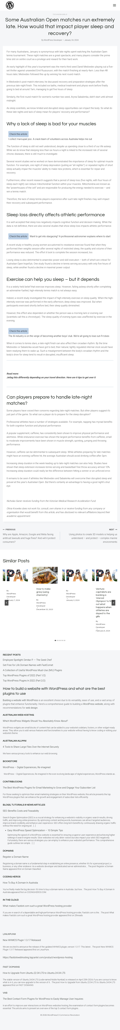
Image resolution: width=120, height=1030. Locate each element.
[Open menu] (114, 5)
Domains (8, 851)
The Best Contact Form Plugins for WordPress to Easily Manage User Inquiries (43, 998)
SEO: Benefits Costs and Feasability (21, 810)
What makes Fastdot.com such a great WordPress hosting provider (37, 905)
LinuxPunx (9, 934)
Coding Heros (11, 877)
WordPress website (93, 704)
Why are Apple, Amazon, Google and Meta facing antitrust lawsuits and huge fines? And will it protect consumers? (29, 535)
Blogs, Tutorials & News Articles (24, 805)
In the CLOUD (11, 900)
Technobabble (60, 14)
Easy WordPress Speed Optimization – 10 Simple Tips (35, 830)
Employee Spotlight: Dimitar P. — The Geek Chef (27, 659)
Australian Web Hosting (18, 715)
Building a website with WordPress (20, 700)
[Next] (113, 603)
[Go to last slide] (6, 603)
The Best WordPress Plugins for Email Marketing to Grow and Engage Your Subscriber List (49, 787)
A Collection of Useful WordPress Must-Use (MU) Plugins (32, 670)
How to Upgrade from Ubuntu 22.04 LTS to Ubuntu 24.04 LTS (34, 973)
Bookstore (10, 761)
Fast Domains (11, 967)
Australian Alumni (14, 741)
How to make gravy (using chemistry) (43, 592)
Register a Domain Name (16, 856)
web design (32, 707)
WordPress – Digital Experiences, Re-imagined (27, 767)
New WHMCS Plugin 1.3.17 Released (22, 940)
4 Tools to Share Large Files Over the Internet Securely (31, 746)
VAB (5, 993)
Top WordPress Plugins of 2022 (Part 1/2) (24, 675)
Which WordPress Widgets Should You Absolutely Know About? (35, 721)
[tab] (55, 640)
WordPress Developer (53, 40)
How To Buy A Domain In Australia (20, 882)
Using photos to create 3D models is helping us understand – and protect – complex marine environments (93, 535)
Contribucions (12, 781)
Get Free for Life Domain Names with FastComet (28, 665)
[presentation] (15, 575)
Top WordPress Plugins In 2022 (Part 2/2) (24, 680)
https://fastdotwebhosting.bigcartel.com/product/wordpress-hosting (38, 957)
